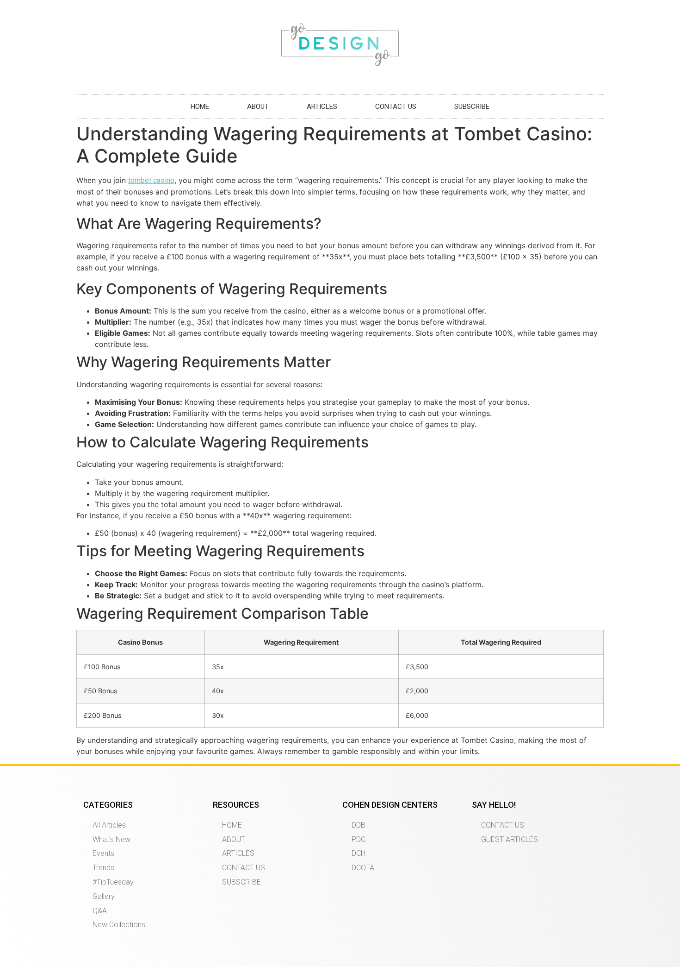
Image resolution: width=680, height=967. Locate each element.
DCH (358, 853)
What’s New (111, 839)
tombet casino (151, 180)
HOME (200, 106)
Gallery (104, 896)
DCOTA (363, 867)
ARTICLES (322, 106)
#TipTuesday (113, 882)
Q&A (100, 910)
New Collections (119, 924)
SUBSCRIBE (471, 106)
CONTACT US (395, 106)
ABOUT (258, 106)
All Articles (109, 825)
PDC (358, 839)
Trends (103, 867)
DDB (358, 825)
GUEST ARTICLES (509, 839)
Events (103, 853)
